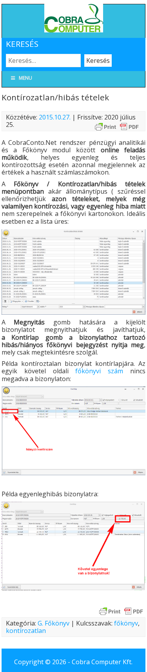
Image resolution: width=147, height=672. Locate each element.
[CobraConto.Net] (73, 30)
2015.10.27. (55, 117)
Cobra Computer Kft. (102, 662)
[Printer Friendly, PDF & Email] (117, 126)
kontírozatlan (26, 630)
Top (140, 665)
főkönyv (126, 623)
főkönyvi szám (99, 371)
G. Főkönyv (53, 623)
